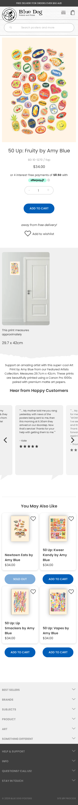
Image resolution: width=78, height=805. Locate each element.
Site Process (66, 798)
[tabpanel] (39, 90)
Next (73, 438)
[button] (28, 234)
